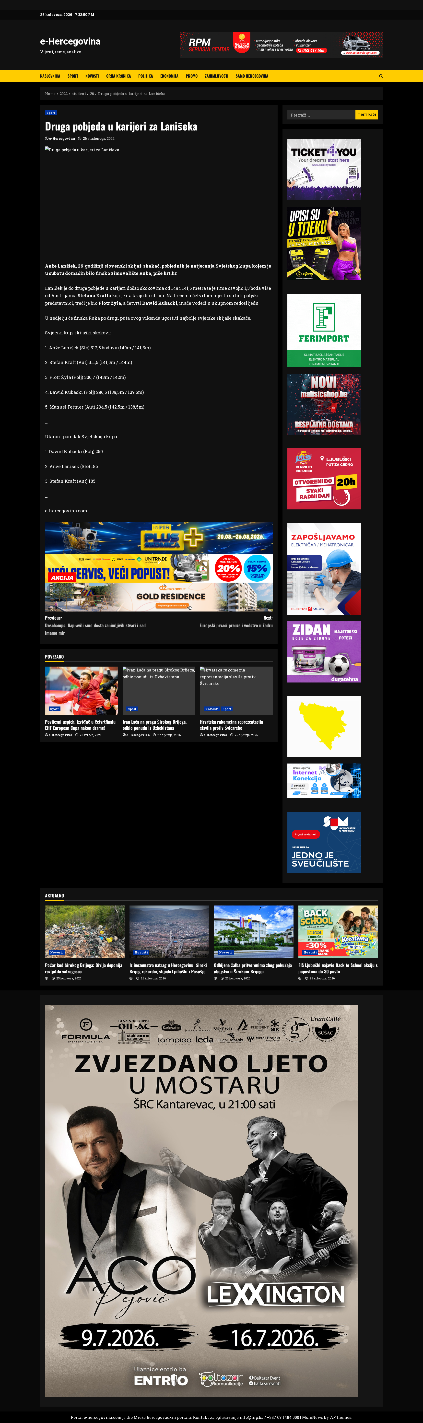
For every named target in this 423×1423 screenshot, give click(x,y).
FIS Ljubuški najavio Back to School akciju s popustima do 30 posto (338, 968)
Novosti (92, 76)
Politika (145, 76)
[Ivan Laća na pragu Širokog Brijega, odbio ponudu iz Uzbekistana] (159, 691)
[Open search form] (381, 76)
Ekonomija (169, 76)
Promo (192, 76)
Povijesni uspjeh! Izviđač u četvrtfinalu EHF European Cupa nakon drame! (80, 724)
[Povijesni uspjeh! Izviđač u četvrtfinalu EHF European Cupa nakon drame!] (81, 691)
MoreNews (312, 1417)
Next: (236, 621)
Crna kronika (118, 76)
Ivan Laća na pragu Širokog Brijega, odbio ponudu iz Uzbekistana (155, 724)
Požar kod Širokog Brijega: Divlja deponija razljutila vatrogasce (83, 968)
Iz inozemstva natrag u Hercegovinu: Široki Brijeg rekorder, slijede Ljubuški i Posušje (168, 968)
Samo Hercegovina (252, 76)
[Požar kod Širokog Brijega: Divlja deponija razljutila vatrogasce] (85, 932)
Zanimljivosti (216, 76)
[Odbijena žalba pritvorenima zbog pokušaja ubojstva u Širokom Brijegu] (254, 932)
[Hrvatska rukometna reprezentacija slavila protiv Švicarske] (236, 691)
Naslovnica (50, 76)
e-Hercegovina (70, 41)
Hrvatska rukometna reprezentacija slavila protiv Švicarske (231, 724)
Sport (73, 76)
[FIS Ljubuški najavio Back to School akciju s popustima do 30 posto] (338, 932)
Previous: (95, 625)
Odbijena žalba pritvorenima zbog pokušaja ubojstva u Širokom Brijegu (253, 968)
